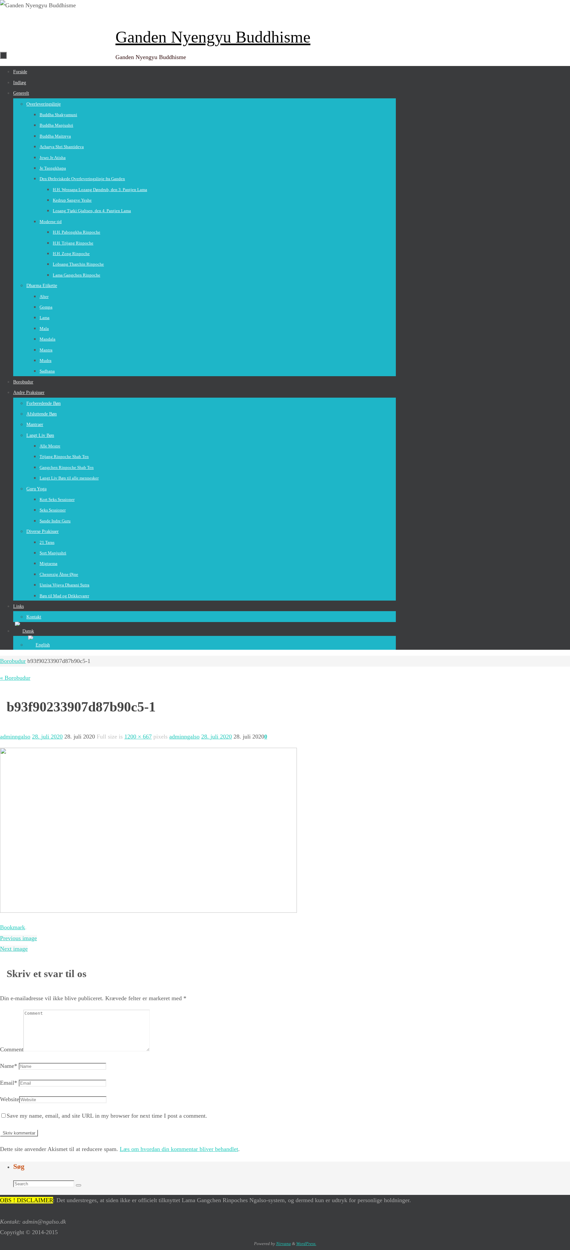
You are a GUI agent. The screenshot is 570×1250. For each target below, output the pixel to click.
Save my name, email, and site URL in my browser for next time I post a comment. (107, 1115)
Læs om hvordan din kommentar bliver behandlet (179, 1149)
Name (8, 1066)
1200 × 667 (138, 736)
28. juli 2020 (47, 736)
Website (9, 1099)
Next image (14, 948)
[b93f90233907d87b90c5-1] (148, 910)
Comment (11, 1049)
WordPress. (306, 1243)
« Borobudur (15, 677)
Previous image (18, 938)
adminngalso (15, 736)
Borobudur (13, 661)
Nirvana (283, 1243)
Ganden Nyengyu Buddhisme (212, 37)
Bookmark (12, 927)
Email (8, 1082)
